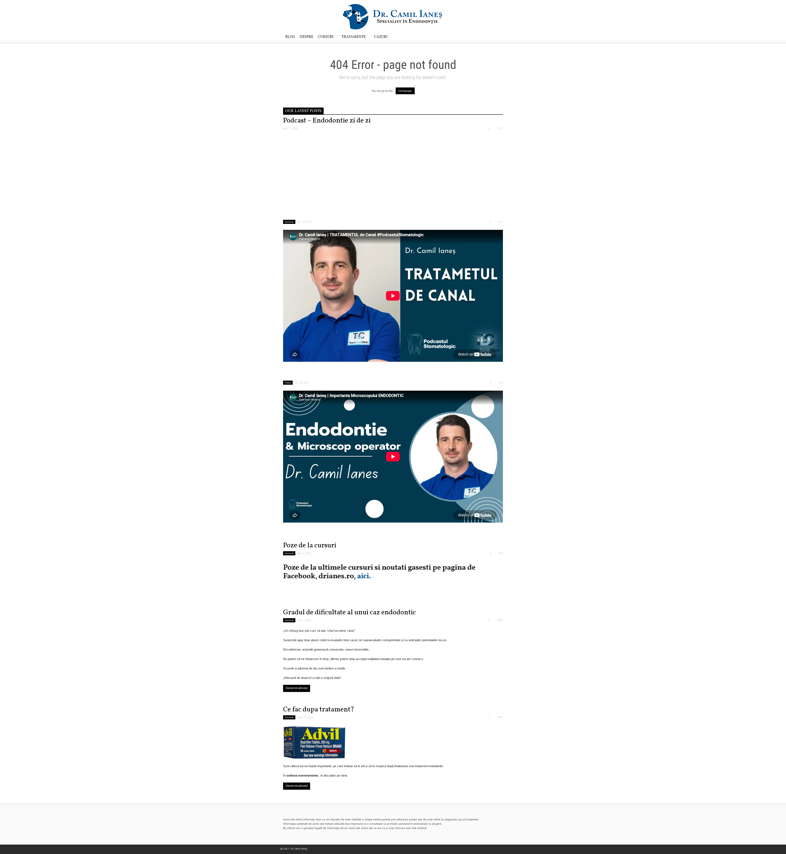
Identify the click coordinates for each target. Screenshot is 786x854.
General (289, 221)
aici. (364, 576)
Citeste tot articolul (297, 688)
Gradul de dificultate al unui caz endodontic (349, 612)
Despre (306, 37)
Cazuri (380, 37)
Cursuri (324, 38)
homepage (405, 91)
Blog (290, 37)
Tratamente (352, 38)
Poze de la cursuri (309, 545)
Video (288, 382)
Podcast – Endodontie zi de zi (327, 121)
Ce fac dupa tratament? (318, 710)
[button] (499, 36)
